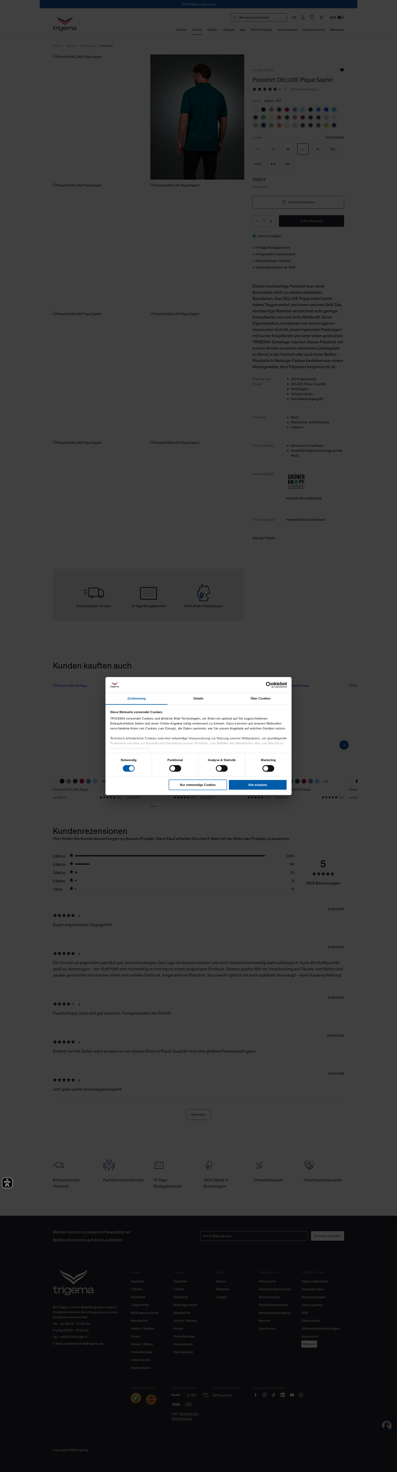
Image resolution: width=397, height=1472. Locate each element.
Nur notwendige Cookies (198, 785)
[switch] (175, 768)
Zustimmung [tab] (136, 698)
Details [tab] (199, 698)
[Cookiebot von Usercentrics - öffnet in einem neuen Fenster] (269, 685)
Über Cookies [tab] (260, 698)
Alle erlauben (257, 785)
